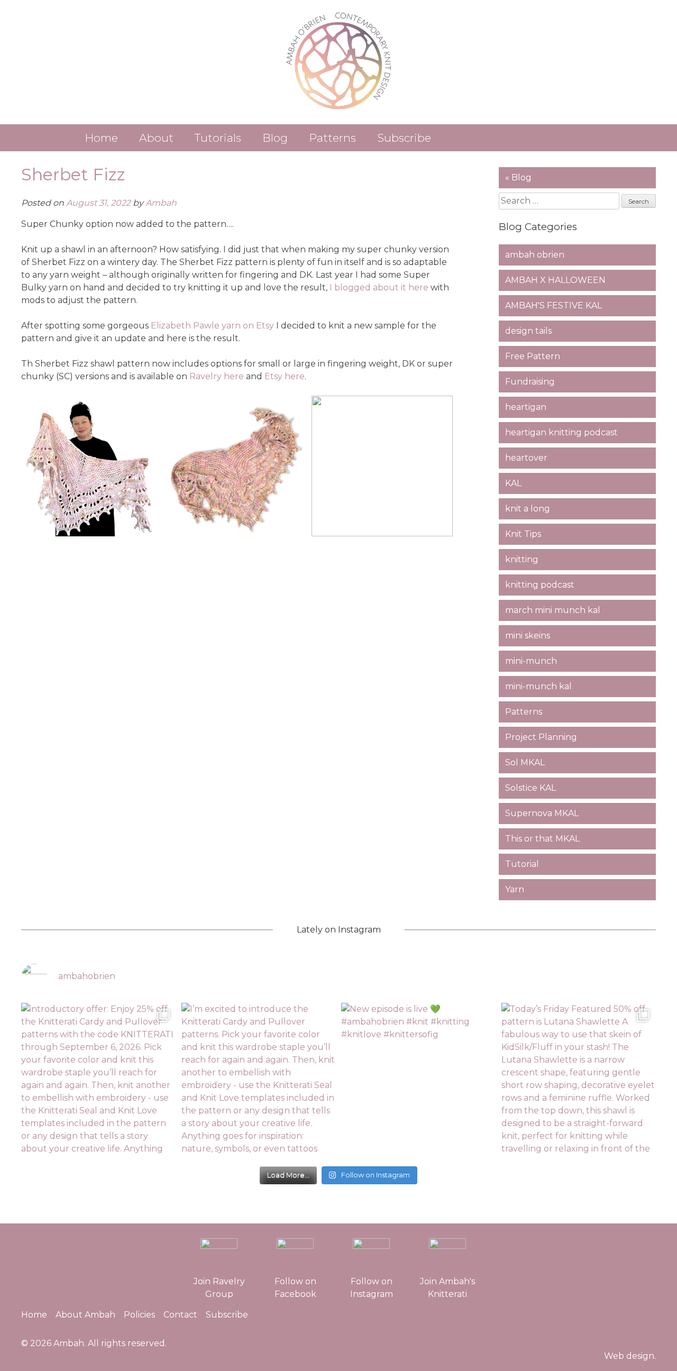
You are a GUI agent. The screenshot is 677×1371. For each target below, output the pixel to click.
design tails (528, 331)
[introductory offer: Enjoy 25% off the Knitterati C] (98, 1080)
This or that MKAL (542, 839)
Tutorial (522, 864)
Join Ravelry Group (219, 1287)
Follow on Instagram (371, 1287)
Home (101, 137)
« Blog (518, 177)
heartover (526, 458)
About (156, 137)
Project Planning (541, 737)
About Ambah (85, 1315)
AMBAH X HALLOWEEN (555, 280)
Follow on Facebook (295, 1287)
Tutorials (218, 137)
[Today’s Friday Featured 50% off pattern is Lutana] (578, 1080)
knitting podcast (539, 585)
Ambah (161, 203)
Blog (275, 137)
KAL (513, 483)
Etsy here (284, 376)
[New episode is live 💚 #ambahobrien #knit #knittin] (418, 1080)
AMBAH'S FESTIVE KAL (553, 305)
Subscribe (404, 137)
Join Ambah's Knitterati (447, 1287)
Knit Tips (523, 534)
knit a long (527, 509)
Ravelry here (216, 376)
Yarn (514, 889)
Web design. (630, 1356)
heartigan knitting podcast (561, 432)
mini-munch (531, 661)
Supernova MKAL (542, 813)
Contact (180, 1315)
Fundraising (530, 382)
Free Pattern (532, 356)
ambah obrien (534, 255)
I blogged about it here (379, 287)
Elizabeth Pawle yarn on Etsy (212, 326)
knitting (521, 559)
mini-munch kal (538, 686)
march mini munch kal (552, 610)
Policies (139, 1315)
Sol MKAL (525, 762)
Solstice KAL (530, 788)
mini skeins (527, 635)
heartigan (525, 407)
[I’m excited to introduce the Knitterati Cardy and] (258, 1080)
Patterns (332, 137)
